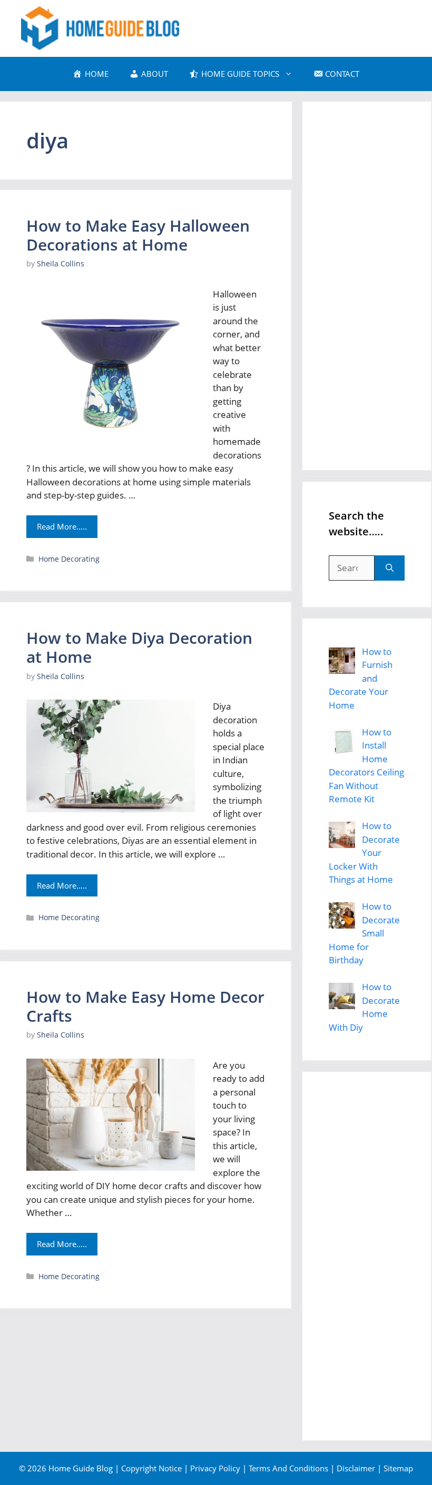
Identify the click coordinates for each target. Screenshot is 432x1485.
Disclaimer (356, 1468)
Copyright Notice (151, 1468)
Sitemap (398, 1468)
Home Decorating (69, 559)
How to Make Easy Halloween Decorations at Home (138, 235)
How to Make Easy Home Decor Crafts (145, 1006)
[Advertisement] (367, 286)
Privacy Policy (215, 1468)
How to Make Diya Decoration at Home (139, 647)
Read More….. (62, 526)
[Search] (390, 568)
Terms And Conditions (288, 1468)
